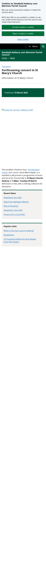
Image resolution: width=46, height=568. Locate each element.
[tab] (33, 46)
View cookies (23, 39)
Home (4, 58)
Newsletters (9, 235)
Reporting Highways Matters (16, 202)
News (12, 58)
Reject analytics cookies (23, 33)
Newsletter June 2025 (13, 210)
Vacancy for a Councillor (14, 214)
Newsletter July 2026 (13, 197)
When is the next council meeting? (19, 230)
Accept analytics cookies (23, 27)
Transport (6, 66)
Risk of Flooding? (11, 206)
